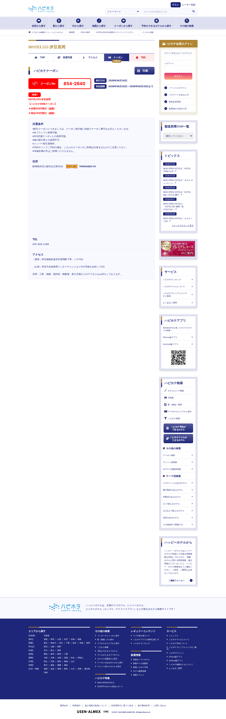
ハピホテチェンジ (176, 653)
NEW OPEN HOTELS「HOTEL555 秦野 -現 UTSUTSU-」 (173, 204)
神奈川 (53, 643)
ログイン (178, 76)
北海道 (46, 635)
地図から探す (99, 25)
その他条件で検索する (173, 524)
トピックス (172, 155)
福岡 (46, 669)
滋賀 (66, 657)
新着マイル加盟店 (140, 663)
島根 (66, 661)
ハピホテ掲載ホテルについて (181, 664)
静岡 (59, 654)
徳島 (52, 665)
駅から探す (59, 25)
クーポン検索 (169, 455)
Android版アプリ (170, 344)
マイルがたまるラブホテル (108, 655)
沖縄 (46, 672)
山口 (73, 661)
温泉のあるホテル (171, 517)
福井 (59, 650)
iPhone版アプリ (170, 337)
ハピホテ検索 (174, 383)
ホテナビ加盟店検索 (172, 469)
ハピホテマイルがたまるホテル (178, 439)
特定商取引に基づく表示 (122, 705)
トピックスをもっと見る (183, 225)
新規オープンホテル (141, 659)
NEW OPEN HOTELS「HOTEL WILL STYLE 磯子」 (177, 191)
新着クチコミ (138, 675)
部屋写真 (67, 57)
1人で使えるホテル (171, 503)
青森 (46, 639)
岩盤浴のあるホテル (172, 497)
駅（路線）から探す (105, 639)
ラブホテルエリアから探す (180, 411)
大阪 (46, 657)
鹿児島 (87, 669)
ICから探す (78, 25)
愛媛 (59, 665)
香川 (46, 665)
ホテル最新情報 (139, 671)
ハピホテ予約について (178, 643)
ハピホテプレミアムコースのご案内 (175, 294)
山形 (59, 639)
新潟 (46, 646)
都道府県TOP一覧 (177, 126)
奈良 (73, 657)
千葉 (68, 643)
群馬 (88, 643)
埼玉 (61, 643)
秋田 (52, 639)
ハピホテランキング (172, 279)
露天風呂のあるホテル (173, 490)
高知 (66, 665)
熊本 (66, 669)
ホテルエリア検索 (176, 390)
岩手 (66, 639)
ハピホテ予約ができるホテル (178, 428)
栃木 (74, 643)
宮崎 (79, 669)
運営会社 (64, 705)
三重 (66, 654)
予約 (143, 57)
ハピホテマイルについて (174, 286)
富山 (52, 650)
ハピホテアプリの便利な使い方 (146, 639)
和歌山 (80, 657)
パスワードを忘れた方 (179, 94)
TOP (42, 57)
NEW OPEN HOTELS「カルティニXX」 (177, 217)
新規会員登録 (175, 101)
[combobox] (166, 11)
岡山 (46, 661)
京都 (59, 657)
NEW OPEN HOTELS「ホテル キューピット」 (178, 179)
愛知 (46, 654)
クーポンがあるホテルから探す (110, 662)
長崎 (59, 669)
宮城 (73, 639)
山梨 (52, 646)
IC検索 (171, 397)
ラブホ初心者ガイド (141, 635)
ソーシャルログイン (178, 88)
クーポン (118, 57)
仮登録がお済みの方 (178, 108)
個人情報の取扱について (96, 705)
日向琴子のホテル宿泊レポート (110, 686)
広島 (52, 661)
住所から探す (39, 25)
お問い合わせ (160, 705)
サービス (171, 271)
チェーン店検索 (170, 462)
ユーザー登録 (188, 4)
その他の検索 (187, 25)
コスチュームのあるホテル (175, 483)
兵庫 (52, 657)
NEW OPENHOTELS (105, 682)
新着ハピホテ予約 (140, 667)
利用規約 (76, 705)
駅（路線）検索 (175, 404)
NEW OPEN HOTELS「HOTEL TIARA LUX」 (177, 167)
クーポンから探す (123, 25)
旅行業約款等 (144, 705)
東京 (46, 643)
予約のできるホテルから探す (156, 25)
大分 (73, 669)
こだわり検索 (174, 418)
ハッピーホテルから (178, 542)
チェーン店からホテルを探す (109, 666)
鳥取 (59, 661)
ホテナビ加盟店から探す (107, 659)
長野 (59, 646)
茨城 (81, 643)
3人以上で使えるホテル (173, 510)
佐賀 (52, 669)
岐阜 (52, 654)
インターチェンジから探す (108, 635)
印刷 (145, 70)
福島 (79, 639)
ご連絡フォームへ (176, 580)
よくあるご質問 (170, 302)
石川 (46, 650)
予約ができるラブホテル (107, 651)
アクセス (92, 57)
